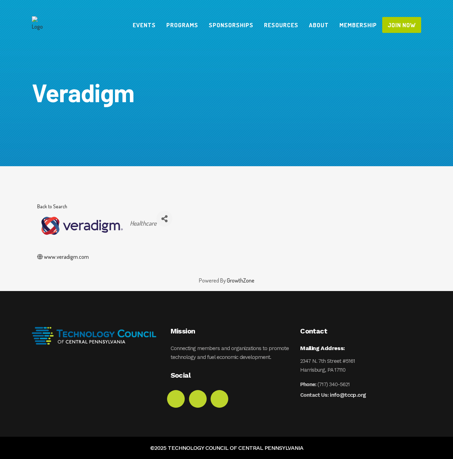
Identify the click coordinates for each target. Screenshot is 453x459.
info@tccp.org (348, 394)
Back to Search (52, 206)
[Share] (164, 219)
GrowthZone (240, 280)
